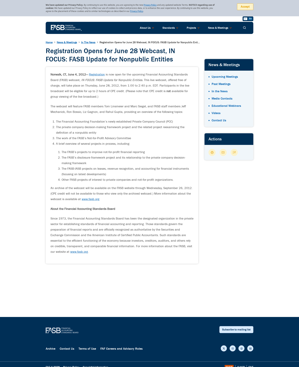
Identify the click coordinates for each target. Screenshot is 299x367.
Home (49, 42)
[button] (224, 348)
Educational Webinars (226, 106)
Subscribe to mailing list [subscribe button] (236, 329)
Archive (50, 349)
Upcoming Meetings (225, 77)
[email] (223, 152)
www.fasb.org (90, 199)
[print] (212, 152)
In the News (220, 91)
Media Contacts (222, 99)
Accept (245, 7)
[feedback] (234, 152)
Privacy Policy (150, 4)
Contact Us (219, 120)
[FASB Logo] (66, 27)
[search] (244, 28)
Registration (97, 75)
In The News (88, 42)
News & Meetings (67, 42)
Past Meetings (221, 84)
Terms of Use (87, 349)
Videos (216, 113)
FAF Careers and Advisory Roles (121, 349)
